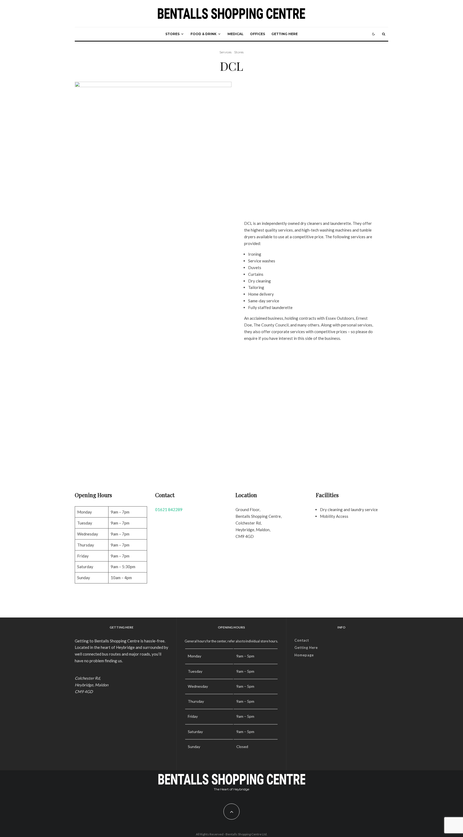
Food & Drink (203, 34)
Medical (235, 34)
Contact (301, 640)
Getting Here (284, 34)
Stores (172, 34)
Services (225, 52)
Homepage (304, 655)
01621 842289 (168, 509)
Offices (257, 34)
